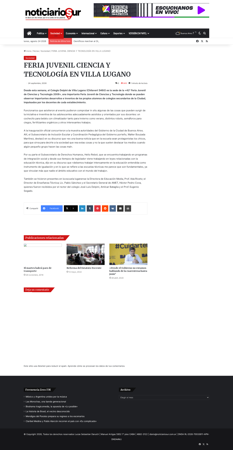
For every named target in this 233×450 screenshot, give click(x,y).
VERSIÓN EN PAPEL (138, 33)
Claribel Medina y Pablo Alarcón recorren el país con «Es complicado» (61, 421)
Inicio (28, 51)
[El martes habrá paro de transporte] (43, 254)
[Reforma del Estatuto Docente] (86, 254)
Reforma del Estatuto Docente (84, 268)
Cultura (103, 33)
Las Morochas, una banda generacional (46, 401)
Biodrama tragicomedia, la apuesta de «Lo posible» (52, 406)
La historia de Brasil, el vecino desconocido (48, 411)
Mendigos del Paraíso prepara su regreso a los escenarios (55, 416)
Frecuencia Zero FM (38, 389)
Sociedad (55, 33)
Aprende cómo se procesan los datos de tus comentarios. (96, 366)
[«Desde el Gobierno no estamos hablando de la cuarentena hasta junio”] (128, 254)
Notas (36, 51)
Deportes (118, 33)
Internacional (88, 33)
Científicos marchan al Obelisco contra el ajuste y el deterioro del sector (109, 41)
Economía (70, 33)
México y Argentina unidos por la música (46, 396)
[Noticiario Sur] (53, 14)
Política (40, 33)
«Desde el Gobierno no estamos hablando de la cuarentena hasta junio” (128, 271)
